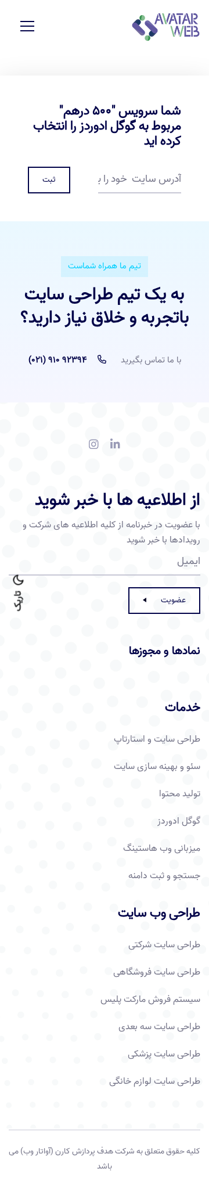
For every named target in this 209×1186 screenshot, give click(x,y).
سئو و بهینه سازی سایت (157, 766)
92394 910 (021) (57, 360)
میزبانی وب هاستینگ (161, 848)
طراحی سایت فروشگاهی (156, 972)
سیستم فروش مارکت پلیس (150, 999)
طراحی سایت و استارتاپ (157, 739)
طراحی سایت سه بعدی (159, 1026)
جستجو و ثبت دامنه (164, 875)
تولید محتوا (179, 794)
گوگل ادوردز (178, 821)
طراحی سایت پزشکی (164, 1054)
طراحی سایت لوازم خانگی (154, 1081)
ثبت (49, 179)
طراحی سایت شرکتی (164, 945)
